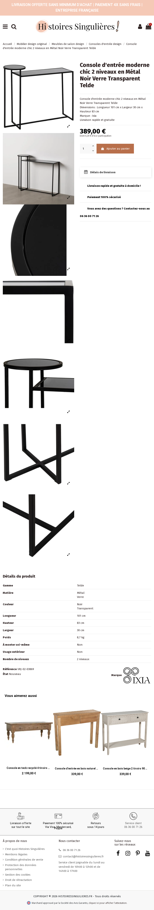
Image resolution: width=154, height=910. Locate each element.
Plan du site (13, 885)
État (5, 674)
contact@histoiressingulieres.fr (83, 856)
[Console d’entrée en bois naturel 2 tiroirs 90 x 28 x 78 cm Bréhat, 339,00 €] (77, 739)
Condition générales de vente (24, 859)
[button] (145, 736)
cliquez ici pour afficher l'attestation (108, 903)
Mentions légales (16, 854)
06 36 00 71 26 (133, 827)
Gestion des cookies (17, 874)
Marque (116, 675)
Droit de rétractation (18, 880)
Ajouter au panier (118, 148)
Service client (133, 823)
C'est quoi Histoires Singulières (25, 849)
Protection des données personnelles (20, 867)
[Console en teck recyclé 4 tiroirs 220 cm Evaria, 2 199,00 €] (29, 739)
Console (85, 99)
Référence (10, 669)
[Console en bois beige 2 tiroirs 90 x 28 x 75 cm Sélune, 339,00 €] (125, 739)
